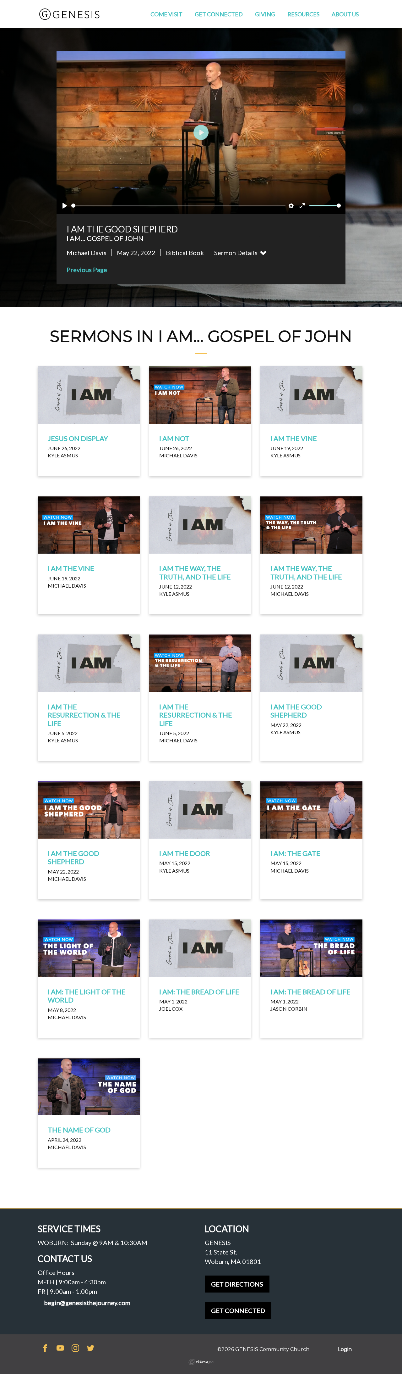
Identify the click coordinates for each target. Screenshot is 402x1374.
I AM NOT (174, 438)
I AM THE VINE (293, 438)
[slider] (178, 206)
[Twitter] (90, 1348)
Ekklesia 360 (201, 1362)
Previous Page (87, 269)
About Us (345, 14)
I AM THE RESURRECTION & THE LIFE (84, 715)
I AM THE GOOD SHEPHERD (296, 710)
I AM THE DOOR (184, 853)
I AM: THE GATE (295, 853)
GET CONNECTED (238, 1310)
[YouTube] (60, 1348)
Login (345, 1349)
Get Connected (219, 14)
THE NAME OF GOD (79, 1129)
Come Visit (166, 14)
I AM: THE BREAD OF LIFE (199, 991)
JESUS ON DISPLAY (78, 438)
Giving (265, 14)
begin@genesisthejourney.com (87, 1302)
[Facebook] (45, 1348)
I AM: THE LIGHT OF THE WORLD (87, 995)
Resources (303, 14)
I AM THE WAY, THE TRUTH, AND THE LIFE (195, 572)
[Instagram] (75, 1348)
